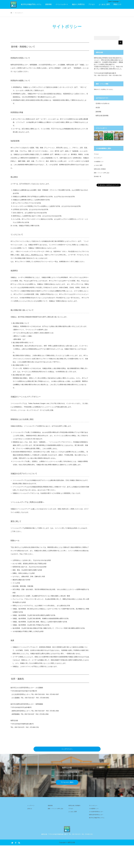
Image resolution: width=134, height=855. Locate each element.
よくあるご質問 (104, 4)
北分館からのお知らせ (102, 103)
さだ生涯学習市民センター (96, 811)
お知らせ (29, 808)
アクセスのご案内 (67, 782)
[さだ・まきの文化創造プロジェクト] (16, 4)
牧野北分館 (71, 842)
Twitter (12, 842)
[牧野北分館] (67, 829)
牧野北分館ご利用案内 (100, 169)
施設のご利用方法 (78, 4)
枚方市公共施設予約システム (31, 4)
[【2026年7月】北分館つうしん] (98, 135)
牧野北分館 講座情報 (102, 115)
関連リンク (117, 4)
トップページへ (67, 749)
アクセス (91, 4)
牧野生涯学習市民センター (96, 814)
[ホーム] (11, 9)
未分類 (98, 107)
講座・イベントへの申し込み (101, 172)
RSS (18, 842)
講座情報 (48, 4)
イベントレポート (62, 4)
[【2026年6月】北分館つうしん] (118, 135)
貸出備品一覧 (97, 176)
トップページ (30, 805)
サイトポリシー (98, 158)
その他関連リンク (98, 161)
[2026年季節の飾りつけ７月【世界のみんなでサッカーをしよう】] (108, 135)
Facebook (15, 842)
